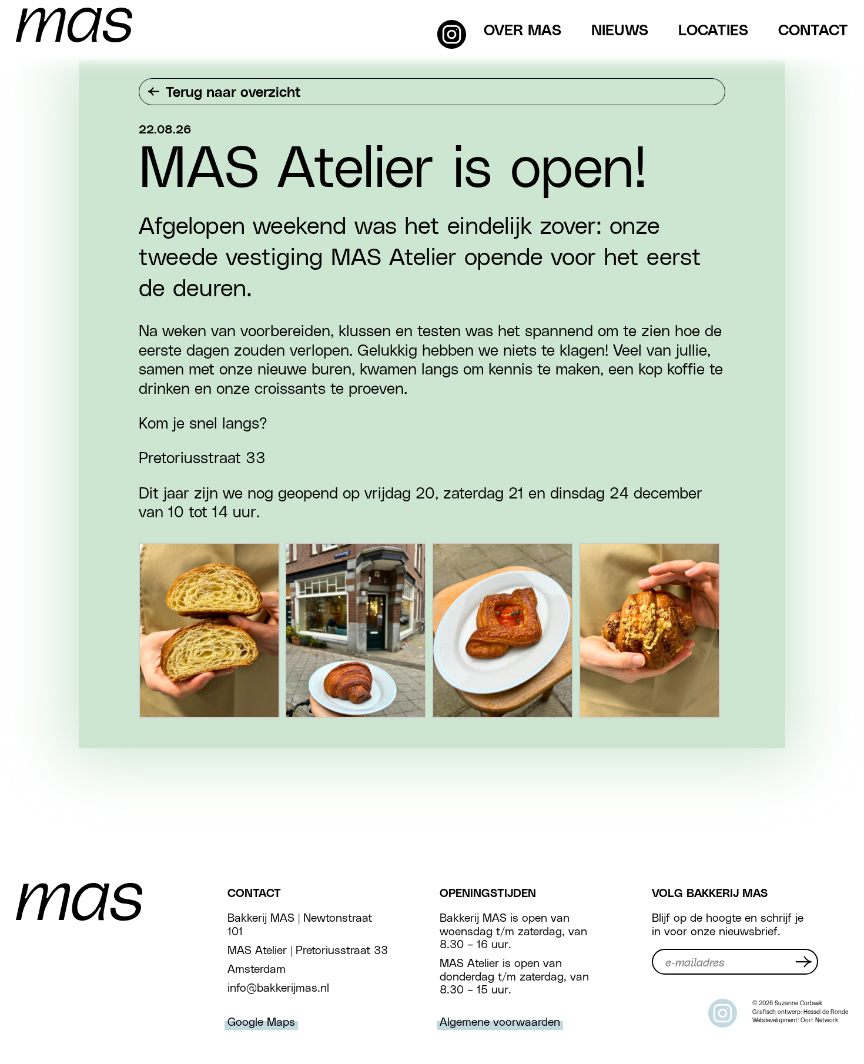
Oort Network (819, 1019)
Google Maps (261, 1021)
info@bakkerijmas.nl (278, 987)
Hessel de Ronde (825, 1011)
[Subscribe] (803, 961)
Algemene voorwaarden (500, 1021)
